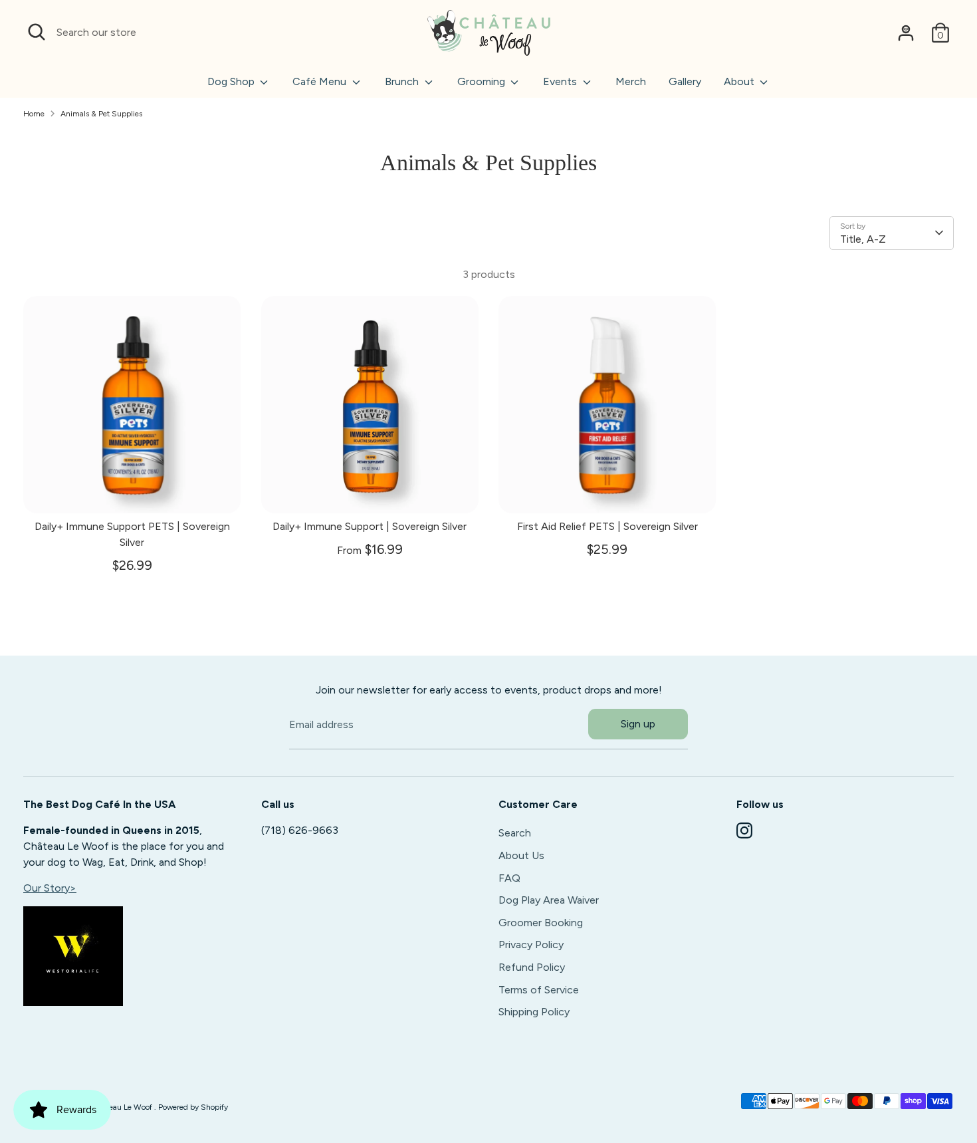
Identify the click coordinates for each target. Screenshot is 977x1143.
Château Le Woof (123, 1107)
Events (561, 81)
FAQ (509, 878)
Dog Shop (232, 81)
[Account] (906, 32)
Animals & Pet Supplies (101, 113)
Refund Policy (531, 967)
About (740, 81)
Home (34, 113)
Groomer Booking (540, 922)
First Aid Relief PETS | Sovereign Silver (607, 526)
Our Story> (49, 888)
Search (514, 832)
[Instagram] (744, 830)
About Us (521, 855)
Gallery (685, 81)
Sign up (638, 723)
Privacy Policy (531, 944)
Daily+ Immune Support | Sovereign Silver (369, 526)
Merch (630, 81)
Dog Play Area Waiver (548, 900)
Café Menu (320, 81)
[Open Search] (36, 32)
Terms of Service (538, 989)
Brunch (403, 81)
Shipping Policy (534, 1011)
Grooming (482, 81)
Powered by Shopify (193, 1107)
